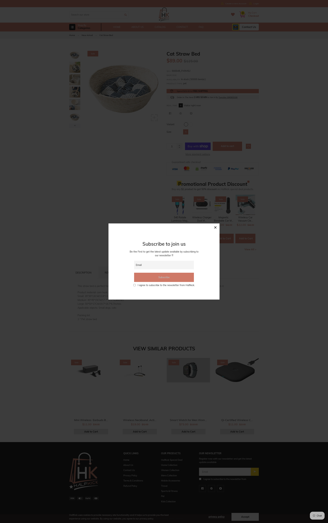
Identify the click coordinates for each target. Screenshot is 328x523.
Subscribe (164, 277)
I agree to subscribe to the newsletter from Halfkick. (166, 285)
